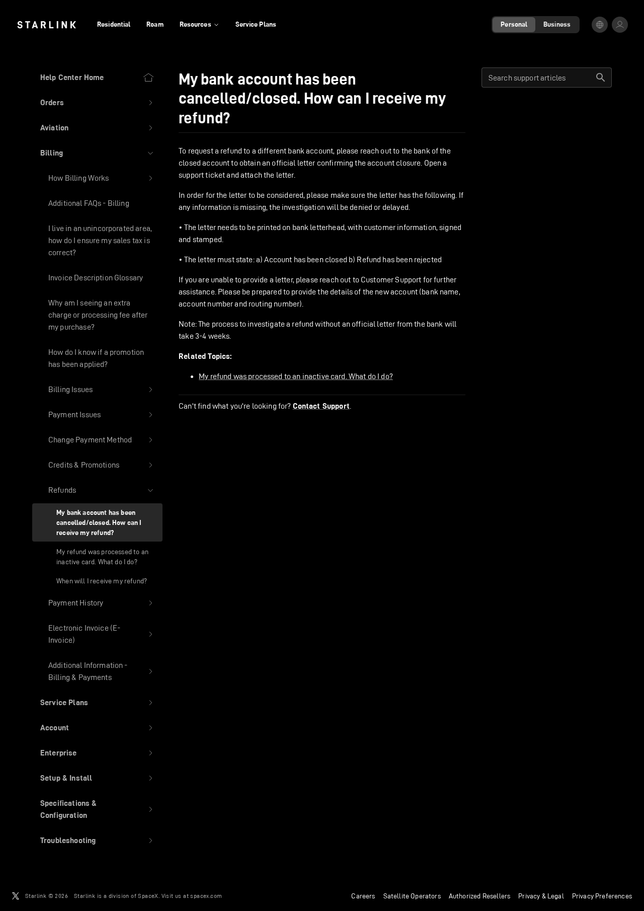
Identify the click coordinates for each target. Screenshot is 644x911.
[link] (46, 25)
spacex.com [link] (206, 895)
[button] (97, 103)
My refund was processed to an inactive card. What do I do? (296, 376)
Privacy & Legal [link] (541, 896)
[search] (601, 77)
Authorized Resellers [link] (479, 896)
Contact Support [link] (321, 406)
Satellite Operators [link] (412, 896)
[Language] (600, 25)
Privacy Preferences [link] (602, 896)
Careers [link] (363, 896)
